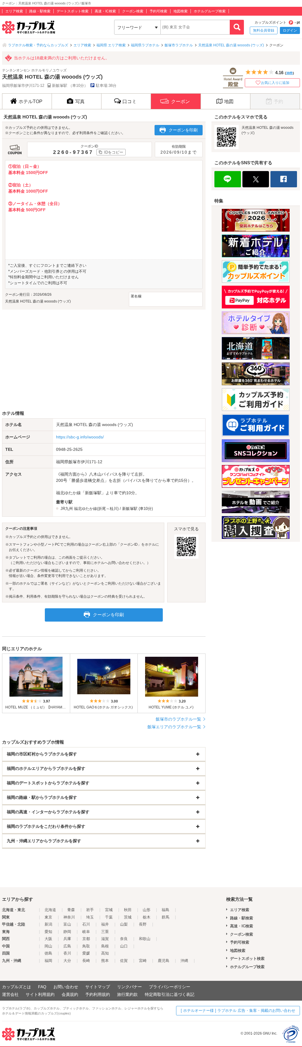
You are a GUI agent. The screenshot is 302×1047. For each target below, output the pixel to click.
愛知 (48, 931)
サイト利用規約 (40, 994)
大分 (67, 960)
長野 (143, 924)
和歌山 (144, 939)
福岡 (48, 960)
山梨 (124, 924)
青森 (71, 910)
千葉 (109, 917)
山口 (124, 946)
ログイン (290, 30)
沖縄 (184, 960)
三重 (105, 931)
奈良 (124, 939)
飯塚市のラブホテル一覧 (178, 719)
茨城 (128, 917)
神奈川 (69, 917)
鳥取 (86, 946)
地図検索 (180, 11)
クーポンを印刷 (183, 130)
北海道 (50, 910)
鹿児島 (163, 960)
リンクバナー (129, 986)
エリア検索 (14, 11)
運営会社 (10, 994)
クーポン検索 (132, 11)
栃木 (146, 917)
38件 (289, 73)
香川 (67, 953)
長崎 (86, 960)
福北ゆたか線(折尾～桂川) (96, 508)
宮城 (109, 910)
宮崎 (143, 960)
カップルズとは (16, 986)
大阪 (48, 939)
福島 (165, 910)
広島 (67, 946)
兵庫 (67, 939)
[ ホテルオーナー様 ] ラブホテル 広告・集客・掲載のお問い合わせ (238, 1010)
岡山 (48, 946)
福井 (105, 924)
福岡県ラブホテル (145, 45)
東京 (48, 917)
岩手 (90, 910)
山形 (146, 910)
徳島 (48, 953)
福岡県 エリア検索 (111, 45)
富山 (67, 924)
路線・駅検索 (39, 11)
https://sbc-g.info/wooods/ (80, 437)
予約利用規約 (97, 994)
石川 (86, 924)
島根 (105, 946)
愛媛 (86, 953)
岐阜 (86, 931)
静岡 (67, 931)
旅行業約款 (127, 994)
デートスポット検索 (72, 11)
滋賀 (105, 939)
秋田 (128, 910)
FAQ (42, 986)
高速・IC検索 (105, 11)
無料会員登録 (263, 30)
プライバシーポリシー (169, 986)
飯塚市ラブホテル (179, 45)
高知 (105, 953)
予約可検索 (158, 11)
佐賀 (124, 960)
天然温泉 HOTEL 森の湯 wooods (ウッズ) (231, 45)
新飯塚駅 (129, 508)
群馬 (165, 917)
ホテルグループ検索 (210, 11)
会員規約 (70, 994)
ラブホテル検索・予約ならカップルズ (38, 45)
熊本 (105, 960)
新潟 (48, 924)
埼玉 (90, 917)
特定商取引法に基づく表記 (169, 994)
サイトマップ (97, 986)
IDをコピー (113, 152)
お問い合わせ (65, 986)
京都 (86, 939)
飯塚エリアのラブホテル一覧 (174, 726)
